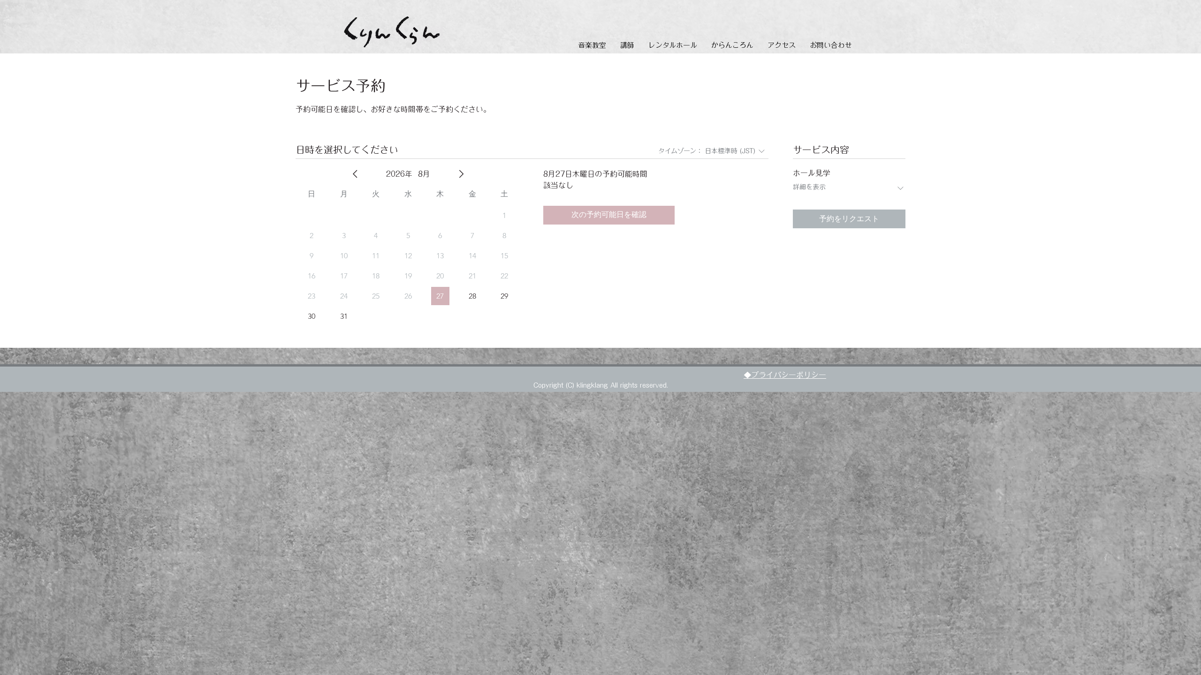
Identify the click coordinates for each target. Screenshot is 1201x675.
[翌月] (461, 174)
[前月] (355, 174)
